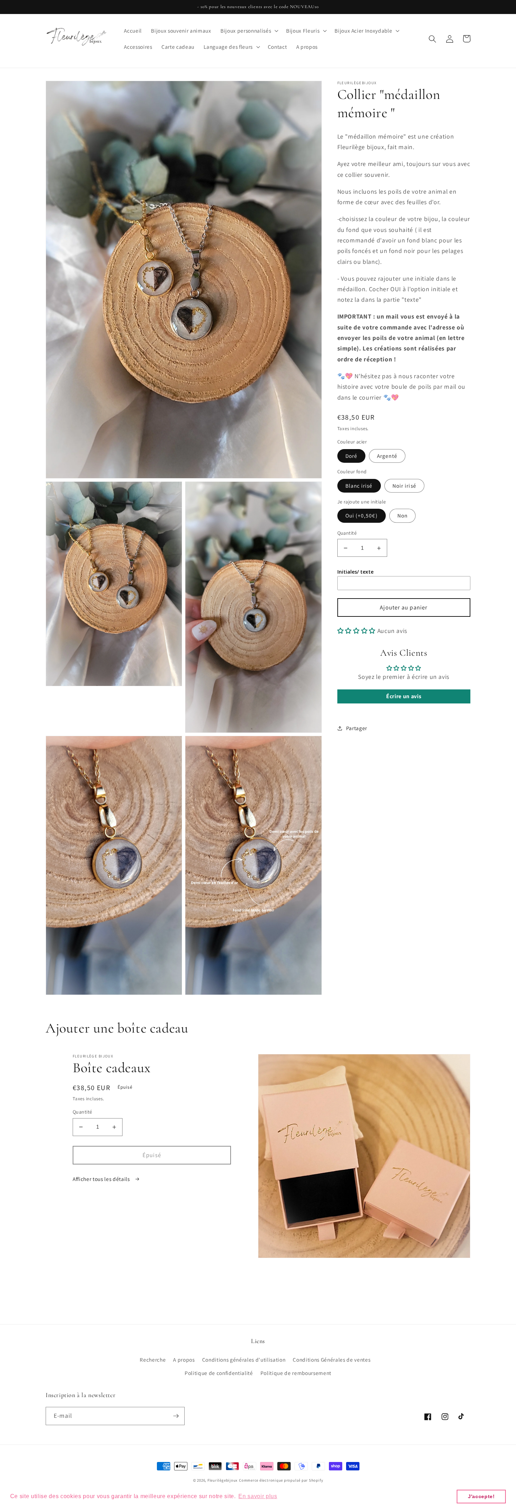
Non (402, 515)
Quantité (347, 532)
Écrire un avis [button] (403, 696)
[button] (249, 31)
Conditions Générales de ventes (331, 1359)
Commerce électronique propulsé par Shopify (281, 1480)
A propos (183, 1359)
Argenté (387, 455)
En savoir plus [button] (257, 1496)
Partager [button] (356, 728)
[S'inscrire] (175, 1416)
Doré (351, 455)
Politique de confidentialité (219, 1372)
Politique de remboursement (295, 1372)
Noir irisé (404, 485)
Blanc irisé (359, 485)
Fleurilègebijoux (222, 1480)
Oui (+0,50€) (361, 515)
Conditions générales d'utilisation (243, 1359)
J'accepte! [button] (481, 1496)
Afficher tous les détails (102, 1178)
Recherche (153, 1359)
